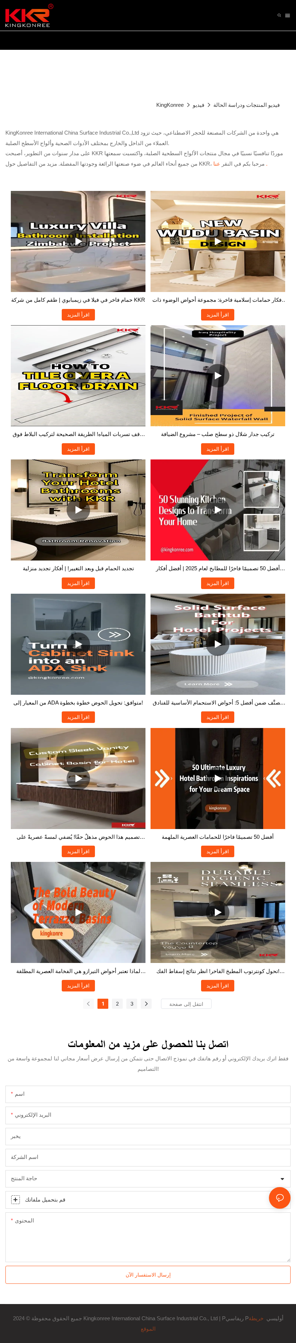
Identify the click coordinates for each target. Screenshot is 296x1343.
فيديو (198, 105)
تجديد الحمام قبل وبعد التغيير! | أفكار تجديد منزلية (78, 568)
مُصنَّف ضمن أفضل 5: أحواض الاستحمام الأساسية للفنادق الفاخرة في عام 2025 (218, 703)
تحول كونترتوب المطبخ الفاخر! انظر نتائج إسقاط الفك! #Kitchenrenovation (217, 972)
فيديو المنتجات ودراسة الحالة (246, 105)
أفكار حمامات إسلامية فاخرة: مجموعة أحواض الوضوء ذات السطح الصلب (217, 301)
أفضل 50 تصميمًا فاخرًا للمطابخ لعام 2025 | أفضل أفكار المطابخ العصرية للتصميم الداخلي (218, 569)
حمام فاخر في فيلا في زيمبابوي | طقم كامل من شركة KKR (78, 300)
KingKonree (170, 105)
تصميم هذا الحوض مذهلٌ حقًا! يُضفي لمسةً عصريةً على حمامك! (78, 838)
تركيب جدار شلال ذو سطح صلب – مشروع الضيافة (217, 434)
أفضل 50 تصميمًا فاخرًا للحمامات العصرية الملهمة (218, 837)
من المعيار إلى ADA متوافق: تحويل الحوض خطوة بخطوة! (78, 702)
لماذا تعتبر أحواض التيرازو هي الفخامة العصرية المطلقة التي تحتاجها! (78, 972)
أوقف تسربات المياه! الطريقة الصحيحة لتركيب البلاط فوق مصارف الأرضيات (78, 435)
